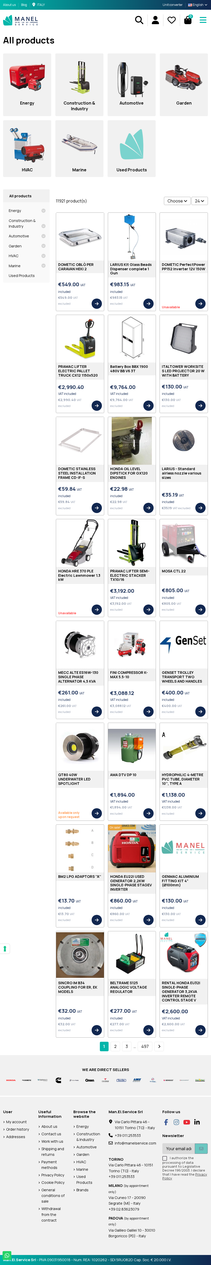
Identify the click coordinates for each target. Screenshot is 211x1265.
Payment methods (49, 1164)
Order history (17, 1129)
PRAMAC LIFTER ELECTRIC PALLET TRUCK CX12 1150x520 (78, 371)
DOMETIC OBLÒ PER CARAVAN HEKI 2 (76, 266)
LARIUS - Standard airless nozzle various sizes (181, 473)
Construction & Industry (22, 223)
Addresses (15, 1136)
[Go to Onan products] (89, 1079)
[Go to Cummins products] (58, 1079)
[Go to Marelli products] (152, 1079)
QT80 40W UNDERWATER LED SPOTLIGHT (74, 779)
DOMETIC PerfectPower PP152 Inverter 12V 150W (183, 266)
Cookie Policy (53, 1182)
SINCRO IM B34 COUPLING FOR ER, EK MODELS (77, 987)
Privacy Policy (52, 1175)
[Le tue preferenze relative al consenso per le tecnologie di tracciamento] (5, 949)
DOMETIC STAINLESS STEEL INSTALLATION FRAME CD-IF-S (77, 473)
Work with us (52, 1141)
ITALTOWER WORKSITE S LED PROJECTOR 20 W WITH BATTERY (183, 371)
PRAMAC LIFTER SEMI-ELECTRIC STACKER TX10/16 (130, 575)
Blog (24, 5)
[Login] (155, 20)
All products (20, 195)
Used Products (22, 275)
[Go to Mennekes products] (168, 1079)
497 (145, 1046)
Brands (82, 1189)
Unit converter (173, 5)
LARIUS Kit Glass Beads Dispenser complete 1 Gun (131, 269)
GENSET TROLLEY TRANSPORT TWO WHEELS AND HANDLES (182, 677)
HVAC (14, 255)
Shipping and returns (52, 1151)
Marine (15, 265)
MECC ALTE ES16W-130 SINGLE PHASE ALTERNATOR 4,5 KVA (78, 677)
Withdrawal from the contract (51, 1214)
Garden (15, 246)
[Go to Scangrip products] (184, 1079)
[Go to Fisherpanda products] (74, 1079)
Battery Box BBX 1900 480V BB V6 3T (129, 368)
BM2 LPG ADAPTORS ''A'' (79, 876)
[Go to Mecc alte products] (121, 1079)
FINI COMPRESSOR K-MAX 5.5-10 (129, 674)
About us (9, 5)
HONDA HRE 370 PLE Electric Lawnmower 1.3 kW (79, 575)
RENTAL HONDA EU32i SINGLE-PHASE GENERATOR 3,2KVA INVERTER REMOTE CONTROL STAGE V (181, 991)
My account (16, 1121)
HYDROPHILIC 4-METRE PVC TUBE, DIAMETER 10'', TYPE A (182, 779)
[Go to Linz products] (137, 1079)
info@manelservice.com (135, 1143)
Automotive (19, 236)
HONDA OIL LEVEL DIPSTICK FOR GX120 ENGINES (129, 473)
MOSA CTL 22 (174, 571)
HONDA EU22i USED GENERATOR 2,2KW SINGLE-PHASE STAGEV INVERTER (131, 883)
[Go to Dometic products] (26, 1079)
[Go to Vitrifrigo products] (42, 1079)
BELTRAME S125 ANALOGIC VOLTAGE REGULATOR (128, 987)
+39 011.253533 (128, 1135)
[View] (97, 304)
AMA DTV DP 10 (123, 774)
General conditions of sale (53, 1195)
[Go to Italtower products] (105, 1079)
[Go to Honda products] (11, 1079)
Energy (15, 210)
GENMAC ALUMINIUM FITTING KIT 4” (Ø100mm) (180, 881)
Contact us (51, 1133)
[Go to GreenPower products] (200, 1079)
